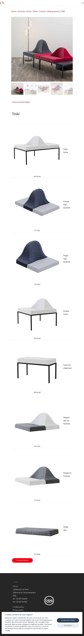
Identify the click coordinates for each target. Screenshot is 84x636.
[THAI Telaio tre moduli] (37, 150)
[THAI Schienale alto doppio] (37, 204)
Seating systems (53, 11)
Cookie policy (18, 607)
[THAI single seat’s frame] (37, 366)
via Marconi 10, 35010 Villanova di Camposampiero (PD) (24, 593)
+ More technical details (20, 102)
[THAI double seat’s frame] (37, 312)
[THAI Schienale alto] (37, 258)
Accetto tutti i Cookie (68, 620)
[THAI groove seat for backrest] (37, 420)
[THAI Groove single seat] (37, 528)
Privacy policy (18, 610)
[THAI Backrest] (37, 474)
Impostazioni (68, 625)
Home (13, 11)
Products (21, 11)
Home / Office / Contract (36, 11)
